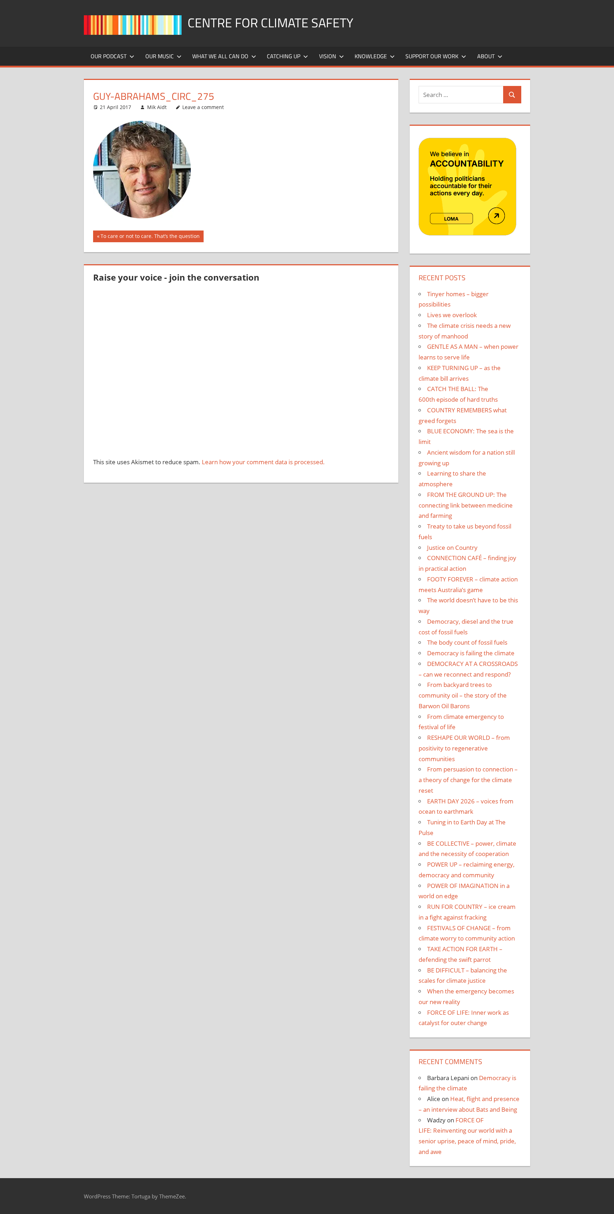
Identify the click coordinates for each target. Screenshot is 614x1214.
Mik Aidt (157, 107)
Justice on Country (452, 547)
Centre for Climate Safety (270, 22)
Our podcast (108, 56)
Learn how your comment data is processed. (263, 462)
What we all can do (220, 56)
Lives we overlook (452, 315)
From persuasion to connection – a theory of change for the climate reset (468, 780)
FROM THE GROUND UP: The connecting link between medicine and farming (466, 505)
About (486, 56)
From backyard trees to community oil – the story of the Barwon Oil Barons (463, 695)
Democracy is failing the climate (471, 653)
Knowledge (371, 56)
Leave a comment (203, 107)
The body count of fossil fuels (467, 642)
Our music (159, 56)
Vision (327, 56)
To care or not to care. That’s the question (150, 237)
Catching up (283, 56)
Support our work (431, 56)
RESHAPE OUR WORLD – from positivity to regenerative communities (464, 748)
